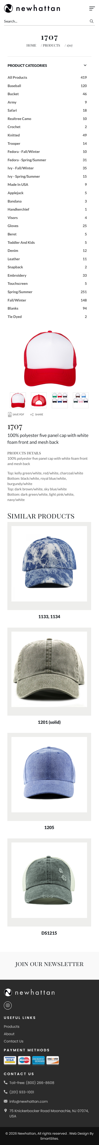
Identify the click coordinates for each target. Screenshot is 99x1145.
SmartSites (49, 1138)
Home (31, 45)
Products (51, 45)
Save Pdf (18, 414)
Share (39, 414)
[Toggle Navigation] (92, 8)
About (9, 1033)
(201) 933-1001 (21, 1092)
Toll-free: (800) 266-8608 (31, 1082)
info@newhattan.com (28, 1101)
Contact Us (13, 1041)
